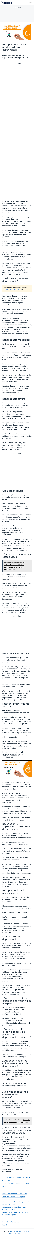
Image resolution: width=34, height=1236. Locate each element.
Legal (4, 1225)
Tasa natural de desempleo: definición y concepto (13, 1198)
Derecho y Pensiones (10, 1222)
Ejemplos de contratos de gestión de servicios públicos (15, 1213)
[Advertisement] (17, 14)
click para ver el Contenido (13, 289)
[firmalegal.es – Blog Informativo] (7, 2)
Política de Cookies (19, 1233)
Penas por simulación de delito (14, 1194)
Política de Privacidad (17, 1231)
